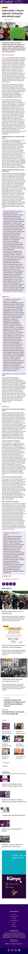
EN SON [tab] (5, 720)
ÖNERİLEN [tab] (5, 766)
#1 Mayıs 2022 (10, 579)
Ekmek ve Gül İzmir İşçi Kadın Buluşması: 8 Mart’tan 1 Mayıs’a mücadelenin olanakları (13, 646)
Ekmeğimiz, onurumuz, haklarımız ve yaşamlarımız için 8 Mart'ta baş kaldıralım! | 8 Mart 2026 (12, 846)
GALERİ (14, 922)
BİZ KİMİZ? (14, 926)
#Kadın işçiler (16, 579)
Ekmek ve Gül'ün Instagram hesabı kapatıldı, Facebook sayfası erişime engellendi (12, 786)
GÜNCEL (14, 914)
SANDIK (14, 918)
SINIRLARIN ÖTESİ (14, 916)
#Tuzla (5, 579)
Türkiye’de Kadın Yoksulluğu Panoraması (13, 815)
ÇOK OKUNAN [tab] (6, 762)
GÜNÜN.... (14, 924)
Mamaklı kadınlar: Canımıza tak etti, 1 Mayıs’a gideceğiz (13, 612)
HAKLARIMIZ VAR (14, 920)
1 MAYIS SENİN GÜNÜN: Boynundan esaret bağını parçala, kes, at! (12, 680)
